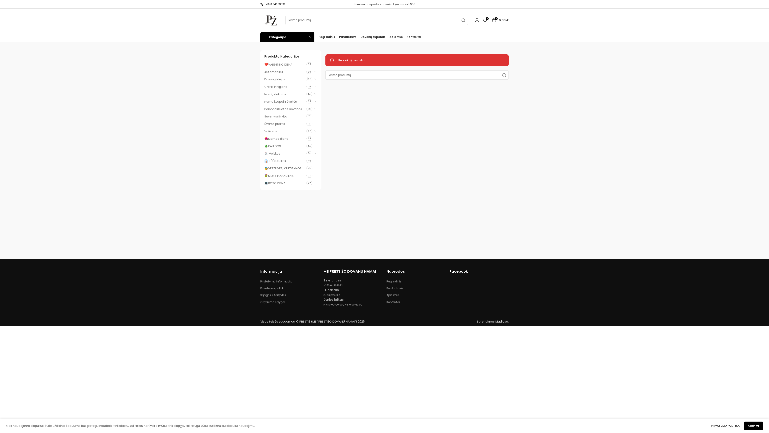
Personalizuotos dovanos (283, 109)
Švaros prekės (274, 124)
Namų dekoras (275, 94)
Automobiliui (273, 72)
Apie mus (393, 295)
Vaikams (270, 131)
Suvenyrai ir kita (275, 116)
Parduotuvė (395, 288)
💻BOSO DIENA (274, 183)
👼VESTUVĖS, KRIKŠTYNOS (283, 168)
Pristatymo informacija (276, 281)
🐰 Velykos (272, 153)
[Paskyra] (477, 20)
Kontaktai (393, 302)
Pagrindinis (394, 281)
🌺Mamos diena (276, 139)
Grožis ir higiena (275, 87)
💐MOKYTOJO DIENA (279, 176)
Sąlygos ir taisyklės (273, 295)
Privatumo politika (272, 288)
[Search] (463, 20)
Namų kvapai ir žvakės (280, 101)
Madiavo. (502, 321)
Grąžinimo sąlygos (273, 302)
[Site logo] (270, 20)
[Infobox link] (273, 4)
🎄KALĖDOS (272, 146)
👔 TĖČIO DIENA (275, 161)
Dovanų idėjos (274, 79)
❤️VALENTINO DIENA (278, 64)
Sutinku (753, 426)
